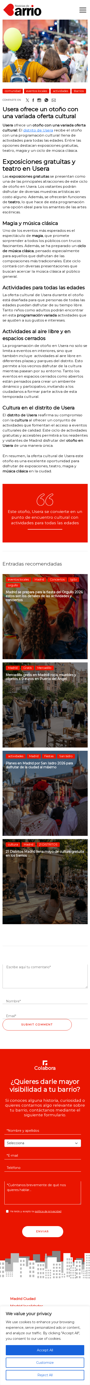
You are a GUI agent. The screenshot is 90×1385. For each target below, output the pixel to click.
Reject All (45, 1375)
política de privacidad (48, 1211)
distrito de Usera (38, 130)
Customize (45, 1363)
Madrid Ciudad (23, 1299)
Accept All (45, 1350)
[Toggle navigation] (83, 9)
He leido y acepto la (35, 1211)
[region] (45, 1345)
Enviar (42, 1231)
